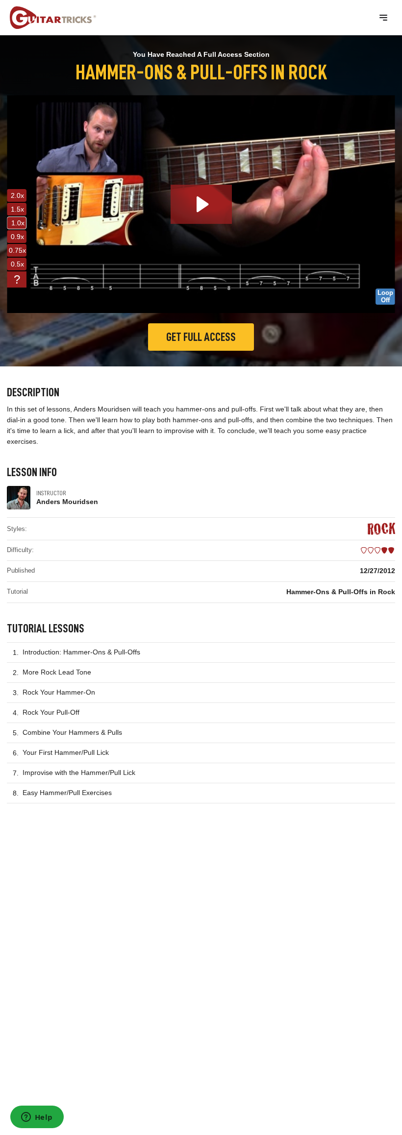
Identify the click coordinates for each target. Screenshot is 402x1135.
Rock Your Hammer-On (59, 692)
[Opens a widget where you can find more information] (37, 1118)
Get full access (201, 337)
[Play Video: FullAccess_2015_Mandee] (201, 204)
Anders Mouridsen (67, 502)
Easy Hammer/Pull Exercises (67, 793)
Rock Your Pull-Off (51, 712)
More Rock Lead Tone (57, 672)
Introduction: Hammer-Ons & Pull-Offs (81, 652)
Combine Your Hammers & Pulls (72, 732)
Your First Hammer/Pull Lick (66, 752)
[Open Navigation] (383, 17)
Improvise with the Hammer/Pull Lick (79, 772)
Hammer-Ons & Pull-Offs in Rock (340, 592)
